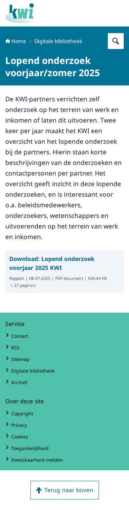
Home (18, 41)
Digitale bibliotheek (58, 41)
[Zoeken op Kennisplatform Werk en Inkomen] (116, 41)
